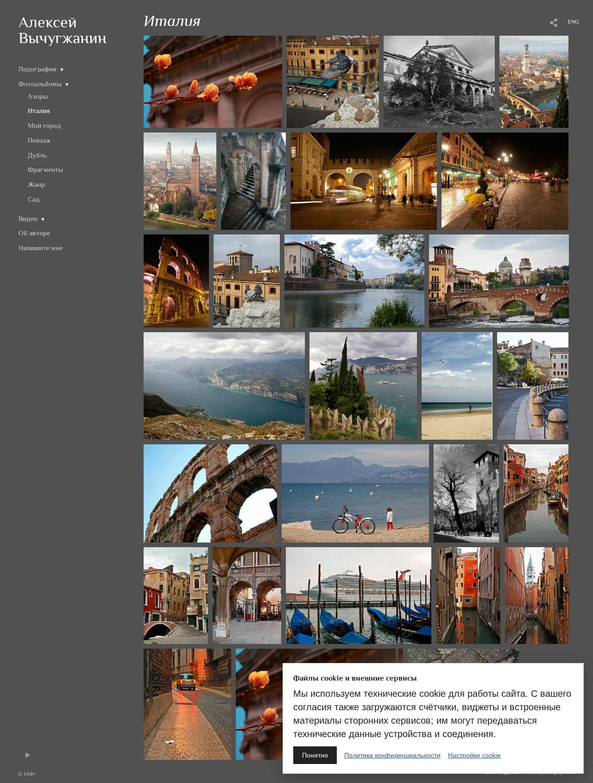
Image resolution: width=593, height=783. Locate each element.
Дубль (37, 155)
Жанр (36, 184)
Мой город (44, 125)
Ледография (38, 69)
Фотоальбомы (40, 84)
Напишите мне (41, 248)
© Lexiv (26, 774)
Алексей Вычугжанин (63, 29)
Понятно (315, 755)
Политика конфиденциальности (392, 755)
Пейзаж (39, 140)
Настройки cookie (474, 755)
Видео (28, 218)
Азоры (38, 96)
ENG (573, 22)
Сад (34, 199)
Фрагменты (45, 169)
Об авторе (34, 233)
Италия (39, 110)
